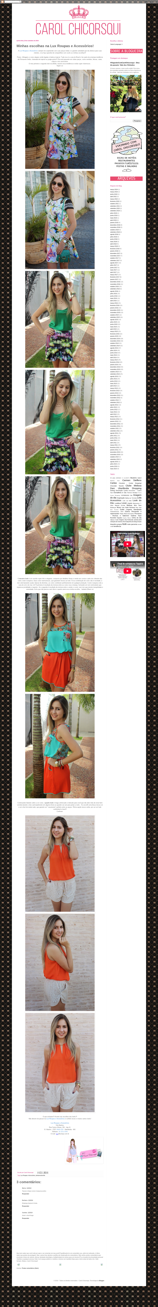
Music (119, 507)
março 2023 (114, 192)
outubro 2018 (114, 230)
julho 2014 (113, 350)
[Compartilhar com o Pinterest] (47, 1172)
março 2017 (114, 275)
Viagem (121, 520)
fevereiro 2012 (114, 419)
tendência (117, 526)
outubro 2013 (114, 372)
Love (124, 503)
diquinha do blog (131, 521)
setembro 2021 (115, 206)
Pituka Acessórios (129, 513)
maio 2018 (113, 241)
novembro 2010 (115, 454)
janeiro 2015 (114, 336)
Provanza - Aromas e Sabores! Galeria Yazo (125, 515)
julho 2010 (113, 464)
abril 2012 (113, 414)
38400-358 (59, 1129)
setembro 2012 (115, 402)
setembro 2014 (115, 346)
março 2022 (114, 199)
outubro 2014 (114, 343)
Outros (127, 511)
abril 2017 (113, 272)
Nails (123, 507)
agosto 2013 (114, 376)
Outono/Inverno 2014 (116, 511)
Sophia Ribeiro (127, 518)
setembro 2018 (115, 232)
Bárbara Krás (115, 480)
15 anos (112, 478)
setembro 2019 (115, 211)
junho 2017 (113, 267)
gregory (119, 524)
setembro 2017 (115, 260)
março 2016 (114, 303)
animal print (138, 520)
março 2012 (114, 416)
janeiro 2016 (114, 308)
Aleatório (133, 478)
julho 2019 (113, 213)
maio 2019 (113, 218)
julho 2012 (113, 407)
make (129, 524)
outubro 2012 (114, 400)
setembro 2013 (115, 374)
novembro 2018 (115, 227)
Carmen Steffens (131, 480)
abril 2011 (113, 443)
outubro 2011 (114, 428)
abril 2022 (113, 196)
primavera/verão (40, 1175)
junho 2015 (113, 324)
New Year (138, 507)
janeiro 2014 (114, 364)
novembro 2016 (115, 284)
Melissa (129, 505)
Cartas (113, 483)
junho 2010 (113, 466)
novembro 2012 (115, 398)
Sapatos (119, 518)
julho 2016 (113, 293)
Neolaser (132, 507)
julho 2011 (113, 435)
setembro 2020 (115, 208)
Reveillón (113, 518)
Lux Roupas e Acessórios (28, 1175)
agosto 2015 (114, 319)
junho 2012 (113, 409)
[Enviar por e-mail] (38, 1172)
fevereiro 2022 (114, 201)
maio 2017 (113, 270)
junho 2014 (113, 353)
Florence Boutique (132, 492)
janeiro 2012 (114, 421)
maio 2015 (113, 327)
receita (139, 524)
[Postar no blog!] (40, 1172)
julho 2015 (113, 322)
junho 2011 (113, 438)
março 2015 (114, 331)
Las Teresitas (133, 498)
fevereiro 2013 (114, 390)
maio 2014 (113, 355)
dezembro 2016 (115, 282)
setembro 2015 (115, 317)
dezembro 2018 (115, 225)
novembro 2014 (115, 341)
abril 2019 (113, 220)
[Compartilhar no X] (43, 1172)
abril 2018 (113, 244)
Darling (112, 490)
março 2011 (114, 445)
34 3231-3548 (63, 1131)
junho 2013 (113, 381)
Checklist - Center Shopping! (130, 483)
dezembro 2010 (115, 452)
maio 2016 (113, 298)
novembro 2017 (115, 256)
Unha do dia (136, 518)
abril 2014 (113, 357)
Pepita (121, 513)
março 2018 (114, 246)
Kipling (127, 498)
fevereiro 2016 (114, 305)
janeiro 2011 (114, 450)
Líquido (129, 503)
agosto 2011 (114, 433)
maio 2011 (113, 440)
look (124, 524)
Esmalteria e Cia (120, 492)
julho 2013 (113, 379)
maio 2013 (113, 383)
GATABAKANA (125, 495)
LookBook (118, 503)
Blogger (101, 1280)
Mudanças (113, 507)
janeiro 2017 (114, 279)
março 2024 (114, 189)
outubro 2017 (114, 258)
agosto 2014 (114, 348)
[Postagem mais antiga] (101, 1264)
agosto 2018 (114, 234)
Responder (25, 1194)
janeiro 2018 (114, 251)
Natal (127, 507)
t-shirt (111, 526)
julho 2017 (113, 265)
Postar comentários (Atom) (30, 1268)
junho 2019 (113, 215)
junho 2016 (113, 296)
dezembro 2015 (115, 310)
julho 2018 (113, 237)
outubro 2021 (114, 203)
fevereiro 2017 (114, 277)
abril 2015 (113, 329)
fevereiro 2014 (114, 362)
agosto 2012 (114, 405)
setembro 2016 (115, 289)
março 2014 (114, 360)
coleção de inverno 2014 (118, 521)
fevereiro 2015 (114, 334)
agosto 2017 (114, 263)
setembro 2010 (115, 459)
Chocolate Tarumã (117, 486)
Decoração (119, 490)
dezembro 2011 (115, 424)
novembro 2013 (115, 369)
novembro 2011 (115, 426)
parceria (134, 524)
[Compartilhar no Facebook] (45, 1172)
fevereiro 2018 (114, 249)
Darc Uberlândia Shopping (125, 488)
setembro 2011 (115, 431)
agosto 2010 (114, 461)
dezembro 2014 (115, 338)
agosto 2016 (114, 291)
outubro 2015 (114, 315)
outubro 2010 (114, 457)
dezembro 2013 (115, 367)
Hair (131, 495)
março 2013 (114, 388)
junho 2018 (113, 239)
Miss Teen (137, 505)
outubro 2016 (114, 286)
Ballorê (139, 478)
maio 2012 (113, 412)
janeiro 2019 (114, 222)
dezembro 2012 (115, 395)
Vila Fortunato (128, 520)
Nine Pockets (114, 509)
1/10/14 (29, 1188)
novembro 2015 (115, 312)
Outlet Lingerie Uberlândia (130, 509)
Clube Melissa (133, 485)
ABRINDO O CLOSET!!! (122, 478)
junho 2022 (113, 194)
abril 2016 (113, 301)
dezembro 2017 (115, 253)
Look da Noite (127, 500)
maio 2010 (113, 469)
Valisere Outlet (114, 520)
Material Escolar (120, 505)
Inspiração (121, 498)
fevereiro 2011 (114, 447)
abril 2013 (113, 386)
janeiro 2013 (114, 393)
